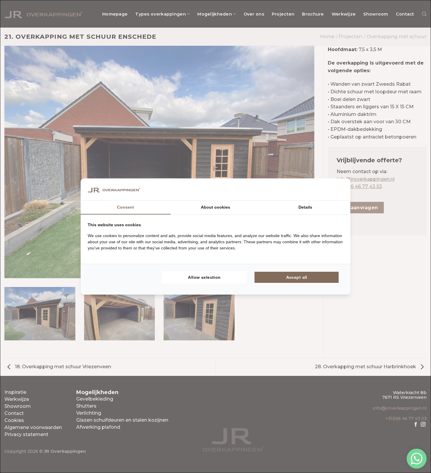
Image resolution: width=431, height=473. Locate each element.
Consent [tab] (125, 207)
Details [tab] (305, 207)
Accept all (296, 277)
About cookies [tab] (215, 207)
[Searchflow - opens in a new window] (336, 189)
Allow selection (204, 277)
